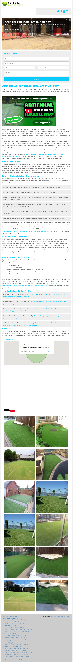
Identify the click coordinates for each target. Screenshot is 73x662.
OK (49, 351)
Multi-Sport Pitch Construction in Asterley (17, 631)
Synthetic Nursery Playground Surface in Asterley (19, 652)
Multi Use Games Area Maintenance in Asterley (19, 629)
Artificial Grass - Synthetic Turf (60, 616)
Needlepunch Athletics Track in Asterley (16, 654)
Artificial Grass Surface (10, 616)
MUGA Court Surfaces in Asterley (15, 627)
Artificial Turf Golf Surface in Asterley (16, 641)
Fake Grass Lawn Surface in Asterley (16, 635)
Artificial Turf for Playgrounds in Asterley (17, 644)
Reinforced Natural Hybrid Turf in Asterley (17, 660)
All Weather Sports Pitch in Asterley (15, 620)
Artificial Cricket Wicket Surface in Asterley (17, 656)
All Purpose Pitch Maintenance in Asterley (17, 622)
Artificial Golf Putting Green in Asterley (16, 648)
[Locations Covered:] (3, 3)
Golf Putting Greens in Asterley (14, 643)
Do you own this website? (28, 351)
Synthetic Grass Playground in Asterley (16, 650)
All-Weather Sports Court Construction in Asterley (19, 624)
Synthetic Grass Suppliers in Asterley (16, 637)
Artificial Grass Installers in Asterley (15, 639)
